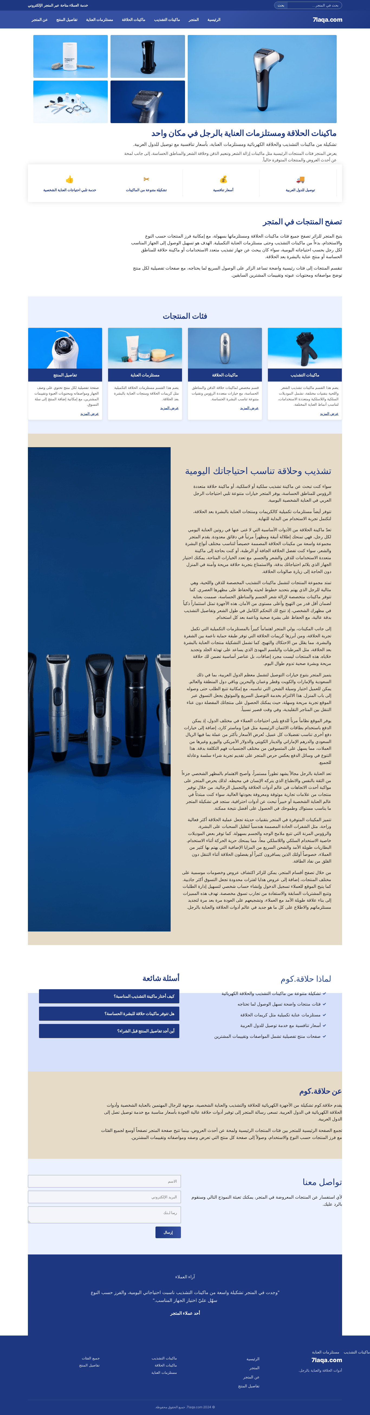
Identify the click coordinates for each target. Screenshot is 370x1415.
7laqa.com (327, 19)
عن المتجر (40, 19)
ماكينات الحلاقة (133, 19)
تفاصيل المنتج (66, 19)
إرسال (168, 1232)
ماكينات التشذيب (167, 19)
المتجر (194, 19)
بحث (281, 5)
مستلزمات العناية (99, 19)
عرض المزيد (329, 413)
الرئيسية (213, 19)
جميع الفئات (91, 1358)
